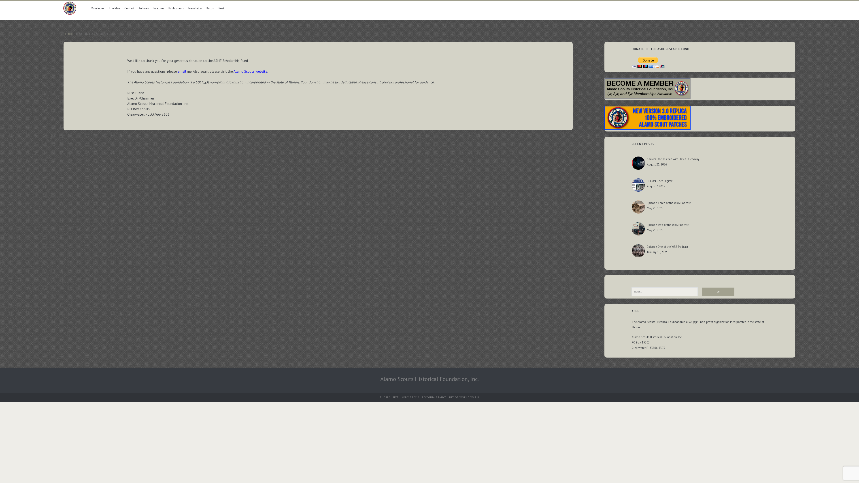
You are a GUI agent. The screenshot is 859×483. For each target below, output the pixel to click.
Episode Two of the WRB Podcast (668, 225)
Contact (129, 8)
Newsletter (195, 8)
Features (158, 8)
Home (69, 34)
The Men (114, 8)
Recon (210, 8)
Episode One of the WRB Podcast (667, 247)
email (182, 71)
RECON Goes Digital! (660, 181)
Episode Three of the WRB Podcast (669, 203)
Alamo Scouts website (250, 71)
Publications (176, 8)
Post (221, 8)
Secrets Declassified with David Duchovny (673, 159)
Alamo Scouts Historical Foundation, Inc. (429, 379)
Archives (143, 8)
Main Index (97, 8)
